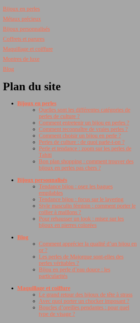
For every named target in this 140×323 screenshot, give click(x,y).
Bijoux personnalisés (26, 29)
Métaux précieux (22, 19)
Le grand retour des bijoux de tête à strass (85, 294)
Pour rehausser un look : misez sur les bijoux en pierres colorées (81, 222)
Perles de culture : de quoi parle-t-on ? (82, 142)
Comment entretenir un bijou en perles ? (84, 123)
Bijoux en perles (21, 9)
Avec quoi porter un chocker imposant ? (84, 301)
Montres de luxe (21, 59)
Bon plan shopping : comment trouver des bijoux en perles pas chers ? (86, 164)
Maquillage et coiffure (28, 49)
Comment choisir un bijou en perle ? (80, 135)
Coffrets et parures (24, 39)
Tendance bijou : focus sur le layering (81, 199)
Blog (8, 69)
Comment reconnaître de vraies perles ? (83, 129)
